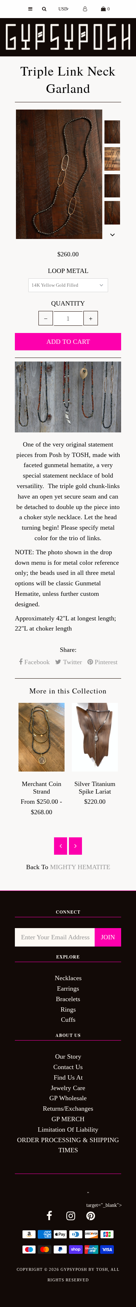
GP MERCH (68, 1119)
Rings (68, 1009)
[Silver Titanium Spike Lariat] (95, 769)
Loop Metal (68, 270)
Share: (68, 649)
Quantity (68, 303)
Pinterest (105, 662)
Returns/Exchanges (68, 1108)
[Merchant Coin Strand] (41, 769)
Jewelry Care (68, 1088)
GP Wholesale (68, 1098)
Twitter (71, 662)
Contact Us (68, 1067)
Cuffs (68, 1019)
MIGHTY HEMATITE (80, 867)
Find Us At (68, 1077)
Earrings (68, 988)
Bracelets (68, 999)
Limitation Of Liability (68, 1129)
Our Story (68, 1056)
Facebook (36, 662)
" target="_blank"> (104, 1199)
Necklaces (68, 978)
